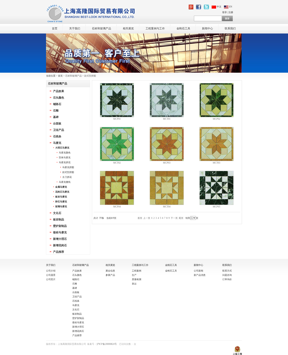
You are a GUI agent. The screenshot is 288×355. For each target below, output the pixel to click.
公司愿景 (50, 275)
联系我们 (230, 28)
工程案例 (136, 270)
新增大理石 (60, 238)
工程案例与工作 (155, 28)
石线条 (57, 136)
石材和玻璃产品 (101, 28)
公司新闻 (198, 270)
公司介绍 (50, 270)
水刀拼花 (67, 177)
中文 (219, 6)
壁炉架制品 (60, 226)
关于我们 (74, 28)
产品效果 (58, 91)
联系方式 (227, 270)
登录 (224, 12)
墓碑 (56, 117)
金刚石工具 (183, 28)
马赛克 (57, 142)
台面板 (57, 123)
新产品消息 (200, 275)
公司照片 (50, 279)
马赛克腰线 (65, 182)
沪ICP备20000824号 (107, 344)
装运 (134, 283)
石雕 (56, 110)
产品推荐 (58, 251)
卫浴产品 (58, 130)
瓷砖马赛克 (60, 232)
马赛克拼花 (65, 162)
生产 (134, 275)
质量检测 (136, 279)
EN (230, 6)
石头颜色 (58, 97)
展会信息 (110, 270)
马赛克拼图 (68, 167)
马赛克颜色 (65, 152)
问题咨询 (227, 275)
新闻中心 (207, 28)
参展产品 (110, 275)
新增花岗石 (60, 245)
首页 (54, 28)
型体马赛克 (65, 157)
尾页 (181, 218)
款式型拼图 (68, 172)
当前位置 (50, 75)
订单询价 (227, 279)
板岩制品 (58, 219)
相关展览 (128, 28)
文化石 (57, 213)
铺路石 (57, 104)
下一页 (174, 218)
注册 (230, 12)
